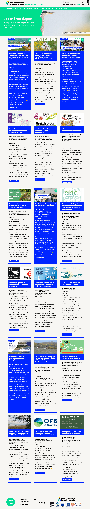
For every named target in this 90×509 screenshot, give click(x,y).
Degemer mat (23, 499)
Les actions (18, 8)
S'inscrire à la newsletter (70, 4)
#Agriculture (38, 63)
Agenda (36, 8)
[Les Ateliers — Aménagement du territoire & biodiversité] (45, 201)
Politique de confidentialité (24, 503)
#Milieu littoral (12, 136)
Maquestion (49, 8)
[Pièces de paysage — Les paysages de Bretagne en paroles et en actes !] (19, 126)
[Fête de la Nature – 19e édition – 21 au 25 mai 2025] (72, 353)
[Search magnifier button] (83, 2)
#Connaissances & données (75, 134)
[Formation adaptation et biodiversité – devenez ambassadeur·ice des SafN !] (72, 50)
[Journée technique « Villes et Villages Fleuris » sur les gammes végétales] (19, 201)
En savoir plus (14, 107)
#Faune (78, 136)
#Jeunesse (64, 362)
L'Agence (9, 8)
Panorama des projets (61, 8)
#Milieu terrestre (13, 64)
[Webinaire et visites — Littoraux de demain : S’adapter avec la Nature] (19, 353)
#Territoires (12, 67)
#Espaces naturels (13, 63)
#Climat (44, 63)
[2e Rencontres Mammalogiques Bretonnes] (72, 126)
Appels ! (42, 8)
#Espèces (73, 136)
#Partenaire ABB (13, 66)
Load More (45, 487)
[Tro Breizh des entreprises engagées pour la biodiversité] (45, 126)
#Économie (38, 136)
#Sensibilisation (22, 66)
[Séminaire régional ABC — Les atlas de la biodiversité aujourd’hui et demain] (45, 279)
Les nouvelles (28, 8)
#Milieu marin (21, 63)
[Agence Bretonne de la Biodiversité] (15, 3)
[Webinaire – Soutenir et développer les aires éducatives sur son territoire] (45, 428)
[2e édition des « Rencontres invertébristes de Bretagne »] (72, 428)
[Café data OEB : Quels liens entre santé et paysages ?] (72, 279)
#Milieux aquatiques (23, 64)
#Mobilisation (38, 64)
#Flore (20, 213)
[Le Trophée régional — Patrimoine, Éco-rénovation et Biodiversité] (19, 279)
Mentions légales (24, 501)
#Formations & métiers (71, 61)
